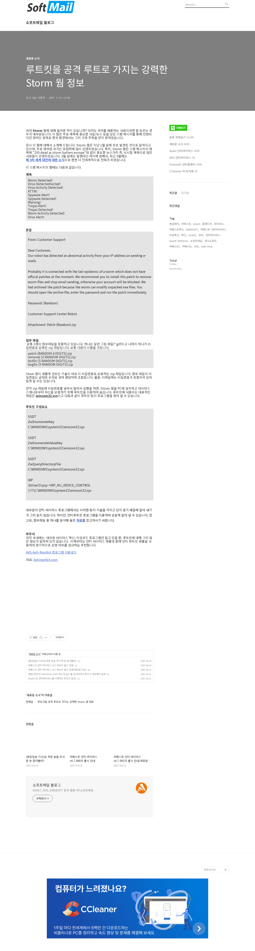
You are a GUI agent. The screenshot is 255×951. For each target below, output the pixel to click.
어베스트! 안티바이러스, (213, 229)
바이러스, (219, 224)
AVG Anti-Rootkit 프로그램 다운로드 (51, 552)
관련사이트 (210, 870)
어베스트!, (174, 246)
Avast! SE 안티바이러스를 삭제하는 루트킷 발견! (52, 678)
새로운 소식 (34, 654)
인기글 (185, 193)
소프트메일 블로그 (40, 22)
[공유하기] (40, 637)
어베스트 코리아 (213, 850)
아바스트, (186, 224)
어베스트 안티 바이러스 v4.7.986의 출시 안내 (50, 665)
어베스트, (187, 246)
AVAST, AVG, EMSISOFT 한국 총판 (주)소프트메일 (63, 790)
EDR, (201, 235)
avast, (197, 224)
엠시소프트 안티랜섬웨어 (216, 860)
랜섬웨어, (174, 224)
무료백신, (174, 235)
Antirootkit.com (45, 559)
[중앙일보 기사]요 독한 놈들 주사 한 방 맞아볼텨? (52, 660)
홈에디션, (207, 224)
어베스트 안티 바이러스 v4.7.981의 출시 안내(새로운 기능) (57, 669)
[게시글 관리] (45, 637)
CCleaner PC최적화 (183, 171)
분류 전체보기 (181, 137)
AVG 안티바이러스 (182, 158)
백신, (184, 235)
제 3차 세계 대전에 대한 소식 (45, 160)
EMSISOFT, (192, 229)
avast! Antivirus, (179, 241)
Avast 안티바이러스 (184, 151)
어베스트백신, (176, 229)
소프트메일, (196, 241)
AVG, (197, 246)
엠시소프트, (211, 241)
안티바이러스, (213, 235)
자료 (79, 520)
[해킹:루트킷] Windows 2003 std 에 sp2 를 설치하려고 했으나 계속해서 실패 (67, 674)
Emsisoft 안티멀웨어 (185, 164)
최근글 (173, 193)
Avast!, (192, 235)
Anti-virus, (207, 246)
